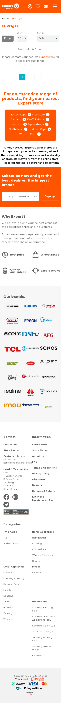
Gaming (7, 613)
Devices (36, 572)
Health (7, 590)
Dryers (35, 561)
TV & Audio (10, 531)
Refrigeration (39, 537)
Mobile (36, 566)
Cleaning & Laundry (14, 578)
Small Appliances (14, 566)
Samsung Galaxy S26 (43, 625)
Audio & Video (11, 543)
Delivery (37, 485)
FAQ (34, 461)
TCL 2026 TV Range (42, 631)
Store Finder (11, 450)
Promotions (39, 601)
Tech (6, 601)
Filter (8, 38)
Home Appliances (43, 531)
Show (20, 33)
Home (5, 18)
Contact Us (10, 444)
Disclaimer (38, 479)
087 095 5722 (10, 459)
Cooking (37, 543)
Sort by (40, 33)
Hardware (8, 607)
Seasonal (8, 595)
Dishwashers (39, 549)
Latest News (40, 444)
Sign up (50, 196)
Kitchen (7, 572)
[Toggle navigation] (55, 6)
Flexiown (37, 655)
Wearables (9, 619)
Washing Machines (42, 555)
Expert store (47, 56)
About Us (38, 456)
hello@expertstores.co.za (17, 462)
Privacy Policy (40, 473)
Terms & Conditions (44, 467)
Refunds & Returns (44, 491)
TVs (5, 537)
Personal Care (11, 584)
